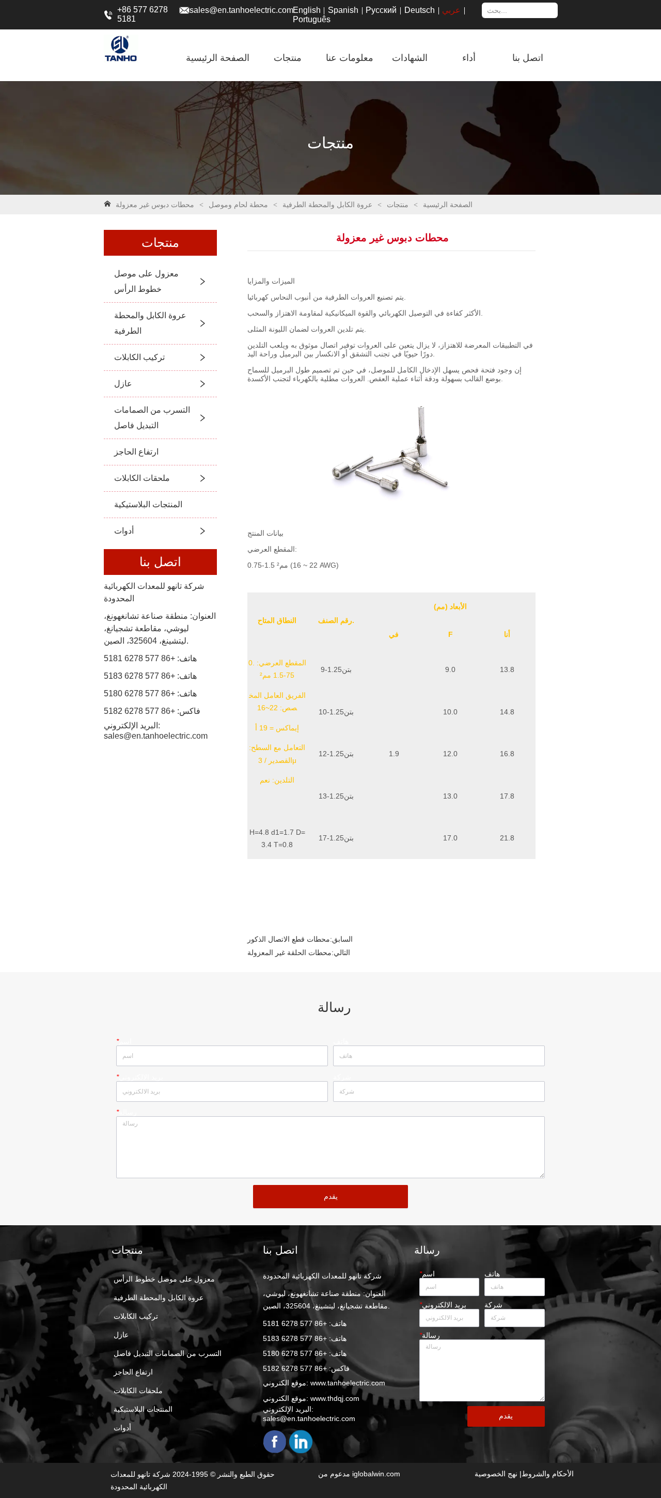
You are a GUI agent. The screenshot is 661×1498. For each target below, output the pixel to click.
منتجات (397, 205)
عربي (451, 10)
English (307, 10)
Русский (381, 10)
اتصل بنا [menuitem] (527, 58)
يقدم (331, 1196)
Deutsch (419, 10)
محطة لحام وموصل (238, 205)
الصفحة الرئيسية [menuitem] (217, 58)
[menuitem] (287, 58)
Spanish (343, 10)
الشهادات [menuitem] (410, 58)
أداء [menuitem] (469, 58)
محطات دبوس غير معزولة (155, 205)
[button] (287, 57)
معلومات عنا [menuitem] (349, 58)
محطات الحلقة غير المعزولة (289, 952)
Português (311, 19)
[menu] (368, 58)
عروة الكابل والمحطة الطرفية (327, 205)
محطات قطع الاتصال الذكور (288, 939)
